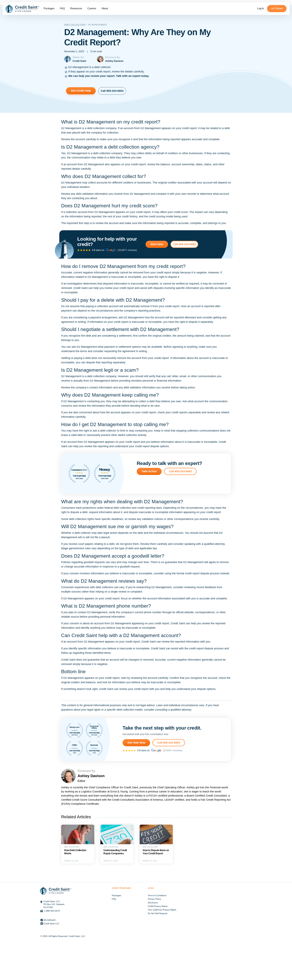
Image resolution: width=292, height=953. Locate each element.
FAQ (62, 8)
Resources (76, 8)
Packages (49, 8)
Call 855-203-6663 (112, 90)
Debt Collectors (74, 24)
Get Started (277, 8)
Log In (260, 8)
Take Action (149, 471)
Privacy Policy (154, 899)
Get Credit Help (81, 90)
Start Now (156, 244)
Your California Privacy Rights (162, 909)
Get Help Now (136, 742)
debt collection (96, 128)
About (105, 8)
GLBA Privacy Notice (158, 906)
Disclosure (153, 902)
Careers (91, 8)
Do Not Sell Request (157, 913)
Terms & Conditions (157, 895)
